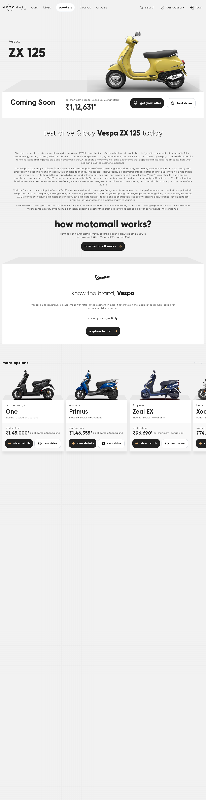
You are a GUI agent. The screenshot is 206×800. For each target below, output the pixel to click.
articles (101, 7)
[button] (47, 443)
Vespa (14, 41)
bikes (47, 7)
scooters (65, 7)
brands (85, 7)
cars (34, 7)
